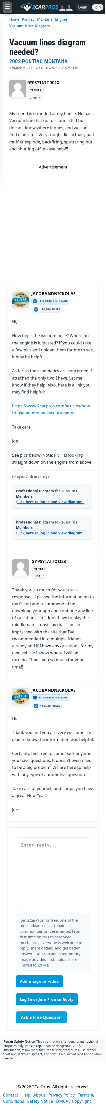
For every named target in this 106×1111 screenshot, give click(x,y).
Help (25, 1095)
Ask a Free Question (41, 1017)
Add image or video (39, 981)
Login (83, 7)
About (39, 1095)
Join (97, 7)
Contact (10, 1095)
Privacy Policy (61, 1095)
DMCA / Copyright (73, 1101)
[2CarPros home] (44, 7)
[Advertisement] (53, 223)
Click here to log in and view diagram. (50, 501)
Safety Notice (40, 1101)
